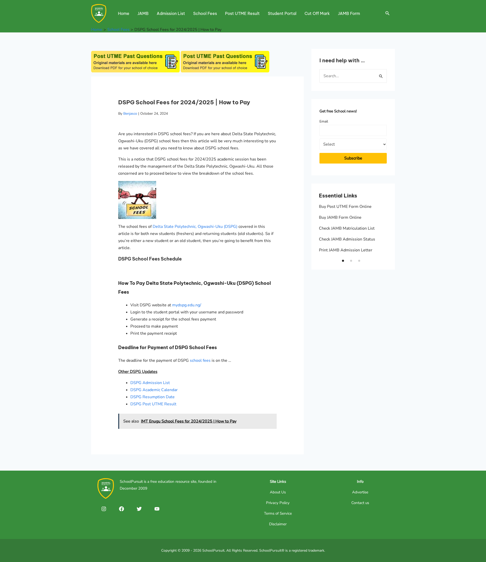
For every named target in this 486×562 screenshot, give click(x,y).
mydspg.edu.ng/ (186, 305)
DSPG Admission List (150, 383)
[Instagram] (103, 508)
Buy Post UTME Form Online (345, 206)
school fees (200, 360)
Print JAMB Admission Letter (345, 250)
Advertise (360, 492)
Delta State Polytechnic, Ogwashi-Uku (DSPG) (195, 226)
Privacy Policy (278, 502)
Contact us (360, 502)
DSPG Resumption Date (152, 397)
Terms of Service (278, 513)
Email (323, 121)
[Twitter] (139, 508)
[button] (343, 261)
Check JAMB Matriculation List (347, 228)
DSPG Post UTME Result (153, 404)
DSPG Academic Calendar (154, 390)
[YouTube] (156, 508)
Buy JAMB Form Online (340, 217)
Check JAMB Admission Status (347, 239)
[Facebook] (121, 508)
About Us (278, 492)
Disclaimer (278, 524)
